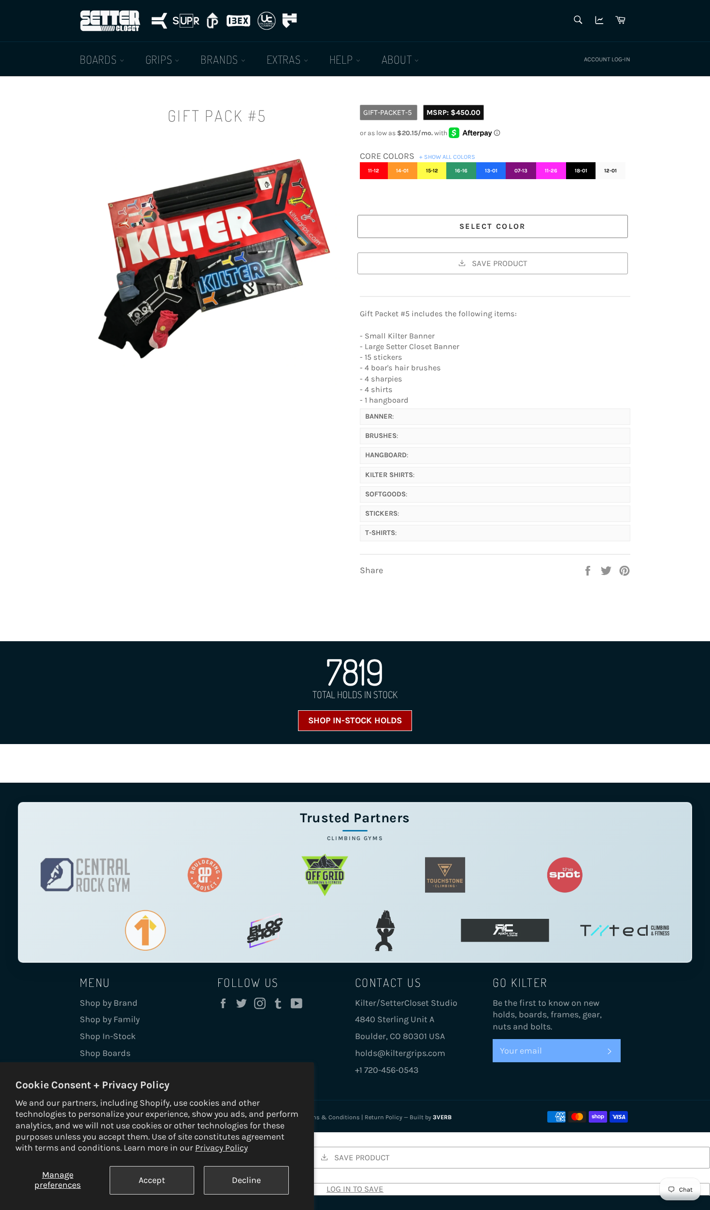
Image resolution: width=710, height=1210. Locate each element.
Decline (246, 1180)
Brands (220, 59)
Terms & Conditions (331, 1117)
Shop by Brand (109, 1003)
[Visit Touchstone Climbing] (445, 874)
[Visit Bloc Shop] (265, 930)
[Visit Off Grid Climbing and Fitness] (324, 874)
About (398, 59)
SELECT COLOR (492, 226)
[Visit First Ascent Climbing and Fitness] (145, 930)
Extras (285, 59)
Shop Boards (105, 1053)
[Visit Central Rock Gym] (85, 874)
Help (342, 59)
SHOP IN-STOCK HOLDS (355, 720)
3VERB (442, 1117)
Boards (100, 59)
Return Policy (383, 1117)
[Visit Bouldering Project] (205, 874)
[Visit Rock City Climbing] (505, 930)
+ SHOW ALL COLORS (447, 156)
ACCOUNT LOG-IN (607, 59)
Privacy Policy (221, 1147)
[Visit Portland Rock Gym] (385, 930)
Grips (160, 59)
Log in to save (355, 1189)
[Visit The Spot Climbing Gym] (564, 874)
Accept (152, 1180)
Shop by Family (110, 1019)
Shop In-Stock (108, 1036)
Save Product (498, 263)
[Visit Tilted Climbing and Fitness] (624, 930)
